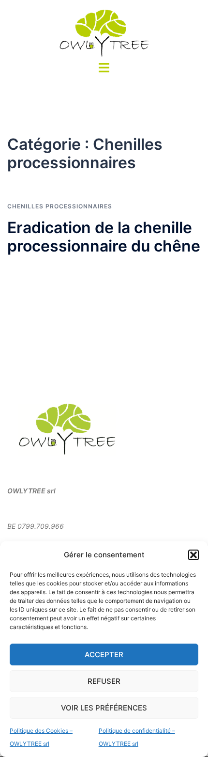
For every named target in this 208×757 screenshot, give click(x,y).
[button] (193, 555)
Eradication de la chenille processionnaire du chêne (103, 236)
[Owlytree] (104, 33)
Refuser (104, 681)
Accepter (104, 654)
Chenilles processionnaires (59, 206)
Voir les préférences (104, 707)
